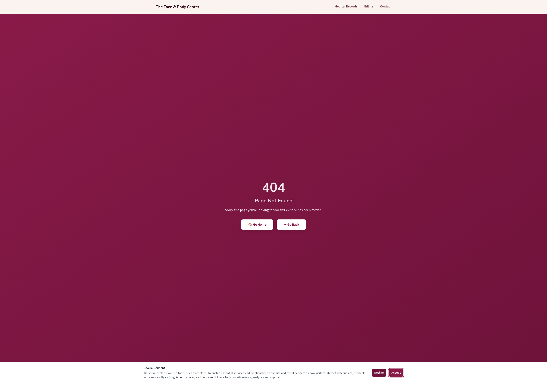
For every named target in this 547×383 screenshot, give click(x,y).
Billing (368, 6)
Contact (385, 6)
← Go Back (291, 224)
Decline (379, 373)
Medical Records (346, 6)
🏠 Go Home (257, 224)
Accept (396, 373)
